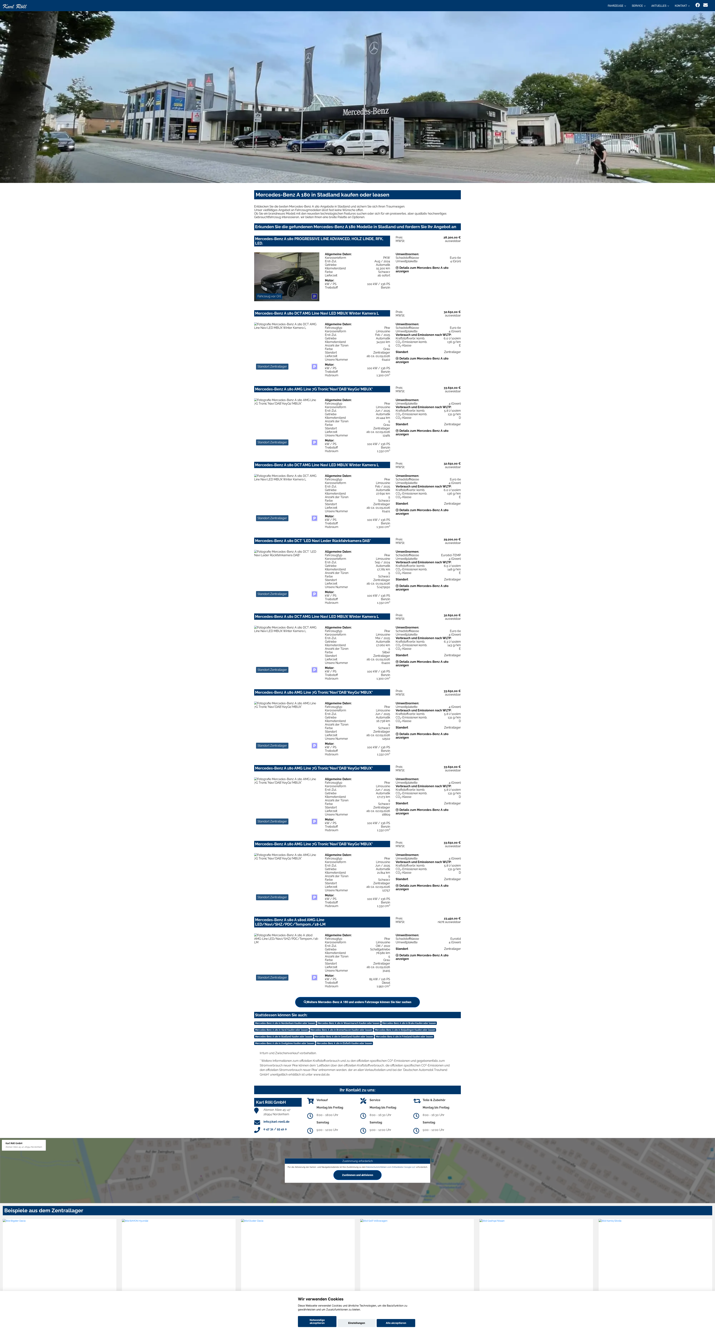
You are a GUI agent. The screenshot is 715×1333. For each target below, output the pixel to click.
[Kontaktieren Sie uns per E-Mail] (705, 5)
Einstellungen (356, 1322)
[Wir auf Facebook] (697, 5)
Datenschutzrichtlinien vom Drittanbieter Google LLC (391, 1167)
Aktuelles (658, 5)
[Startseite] (15, 6)
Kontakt (681, 5)
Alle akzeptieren (396, 1322)
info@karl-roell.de (276, 1121)
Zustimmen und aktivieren (357, 1175)
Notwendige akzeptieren (317, 1321)
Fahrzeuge (615, 5)
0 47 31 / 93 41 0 (275, 1129)
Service (637, 5)
